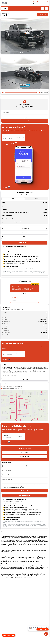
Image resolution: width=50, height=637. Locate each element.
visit (33, 3)
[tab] (13, 198)
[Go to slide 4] (27, 52)
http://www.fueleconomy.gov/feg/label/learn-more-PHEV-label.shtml (16, 576)
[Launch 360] (25, 84)
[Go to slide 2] (22, 52)
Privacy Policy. (18, 484)
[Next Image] (46, 36)
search (37, 3)
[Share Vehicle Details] (46, 8)
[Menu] (47, 2)
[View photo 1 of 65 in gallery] (25, 36)
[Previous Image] (2, 36)
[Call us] (41, 1)
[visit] (33, 1)
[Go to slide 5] (29, 52)
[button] (33, 2)
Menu (47, 3)
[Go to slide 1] (20, 52)
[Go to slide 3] (25, 52)
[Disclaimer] (2, 202)
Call (41, 3)
